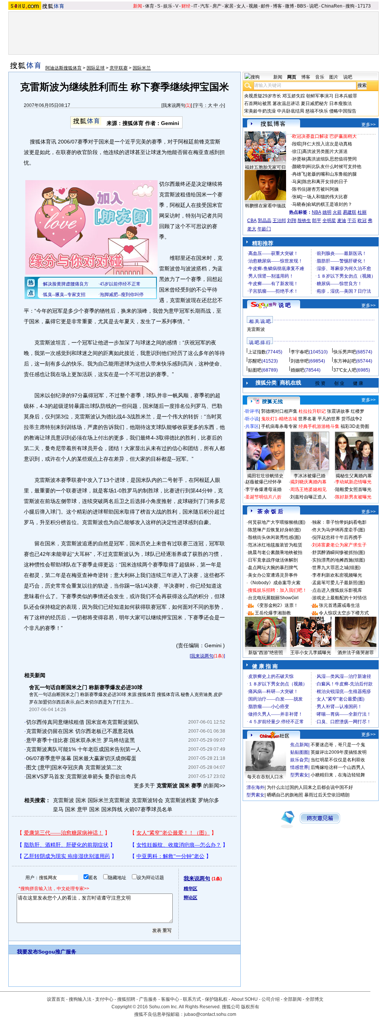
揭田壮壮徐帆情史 (265, 475)
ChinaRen (331, 6)
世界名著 (307, 418)
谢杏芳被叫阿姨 (323, 189)
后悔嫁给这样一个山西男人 (338, 767)
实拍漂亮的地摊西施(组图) (338, 560)
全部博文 (314, 999)
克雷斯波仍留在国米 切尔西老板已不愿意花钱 (79, 731)
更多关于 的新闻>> (179, 785)
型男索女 (299, 775)
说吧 (313, 6)
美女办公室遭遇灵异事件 (273, 575)
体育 (149, 6)
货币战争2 (351, 418)
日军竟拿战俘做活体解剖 (273, 560)
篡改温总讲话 (286, 103)
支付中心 (104, 999)
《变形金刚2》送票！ (276, 605)
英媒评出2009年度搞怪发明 (339, 752)
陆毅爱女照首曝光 (353, 489)
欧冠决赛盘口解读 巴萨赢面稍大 (324, 136)
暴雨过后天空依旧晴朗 (327, 795)
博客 (277, 6)
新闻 (137, 6)
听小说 (252, 418)
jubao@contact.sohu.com (210, 1014)
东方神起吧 (344, 361)
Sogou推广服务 (57, 952)
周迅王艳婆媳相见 (308, 489)
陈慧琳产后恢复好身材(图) (274, 529)
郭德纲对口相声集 (279, 411)
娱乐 (167, 6)
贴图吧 (255, 370)
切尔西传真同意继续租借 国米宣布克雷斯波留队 (82, 722)
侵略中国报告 (342, 111)
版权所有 (250, 1006)
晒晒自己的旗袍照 (285, 795)
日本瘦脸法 (340, 103)
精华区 (190, 888)
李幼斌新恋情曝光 (353, 482)
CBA (252, 220)
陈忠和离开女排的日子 (325, 181)
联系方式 (192, 999)
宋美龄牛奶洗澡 (260, 111)
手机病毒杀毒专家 (279, 426)
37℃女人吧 (344, 370)
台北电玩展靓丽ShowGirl (273, 597)
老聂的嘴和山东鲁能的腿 (332, 174)
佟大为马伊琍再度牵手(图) (338, 529)
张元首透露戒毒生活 (339, 605)
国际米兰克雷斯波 (109, 800)
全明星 (329, 220)
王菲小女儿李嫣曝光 (310, 652)
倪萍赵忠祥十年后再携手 (337, 537)
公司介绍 (271, 999)
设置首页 (56, 999)
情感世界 (299, 767)
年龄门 (264, 228)
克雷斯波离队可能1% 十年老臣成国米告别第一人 (83, 749)
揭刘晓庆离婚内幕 (308, 482)
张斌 (296, 196)
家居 (229, 6)
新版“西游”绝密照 (265, 652)
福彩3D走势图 (355, 426)
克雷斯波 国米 (69, 800)
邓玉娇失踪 (293, 96)
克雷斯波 (256, 329)
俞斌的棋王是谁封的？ (329, 204)
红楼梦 (357, 411)
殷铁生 (304, 220)
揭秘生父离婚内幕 (354, 475)
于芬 (351, 220)
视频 (253, 6)
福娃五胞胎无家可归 (265, 167)
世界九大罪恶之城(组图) (336, 567)
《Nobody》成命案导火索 (274, 582)
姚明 (326, 212)
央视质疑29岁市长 (262, 96)
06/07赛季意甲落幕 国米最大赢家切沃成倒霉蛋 (81, 758)
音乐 (319, 77)
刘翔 (291, 220)
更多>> (368, 124)
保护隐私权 (216, 999)
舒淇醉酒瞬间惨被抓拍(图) (338, 552)
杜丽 (362, 212)
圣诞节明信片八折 (263, 497)
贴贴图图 (299, 752)
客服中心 (170, 999)
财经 (185, 6)
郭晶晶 (264, 220)
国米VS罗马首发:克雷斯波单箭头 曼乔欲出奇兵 (81, 776)
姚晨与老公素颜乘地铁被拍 (275, 552)
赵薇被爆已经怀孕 (263, 482)
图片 (333, 77)
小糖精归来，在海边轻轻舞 (338, 775)
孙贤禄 (299, 159)
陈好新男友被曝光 (353, 497)
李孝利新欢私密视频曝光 (337, 575)
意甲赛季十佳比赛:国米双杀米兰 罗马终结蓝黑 (80, 740)
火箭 (337, 212)
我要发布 (27, 952)
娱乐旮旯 (299, 759)
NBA (316, 212)
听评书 (252, 411)
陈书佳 (299, 189)
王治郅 (279, 220)
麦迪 (341, 220)
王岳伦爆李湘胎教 (273, 613)
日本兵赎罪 (345, 96)
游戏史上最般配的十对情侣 (339, 597)
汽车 (204, 6)
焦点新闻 (299, 744)
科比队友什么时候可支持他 (334, 166)
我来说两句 (174, 105)
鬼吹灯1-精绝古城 (279, 418)
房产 (216, 6)
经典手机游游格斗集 (319, 426)
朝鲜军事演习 (319, 96)
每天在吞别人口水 (265, 776)
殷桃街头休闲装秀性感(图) (274, 537)
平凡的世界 (328, 418)
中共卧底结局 (290, 111)
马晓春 (299, 204)
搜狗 (349, 6)
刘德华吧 (300, 361)
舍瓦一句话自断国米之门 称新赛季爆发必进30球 (85, 687)
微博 (289, 6)
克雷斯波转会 (147, 800)
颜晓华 (299, 166)
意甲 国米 (88, 809)
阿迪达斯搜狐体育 (63, 68)
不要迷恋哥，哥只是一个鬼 (338, 744)
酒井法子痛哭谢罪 (355, 652)
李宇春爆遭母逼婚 (263, 489)
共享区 (252, 426)
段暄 (296, 144)
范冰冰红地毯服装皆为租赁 (275, 545)
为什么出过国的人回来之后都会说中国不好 (310, 787)
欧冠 (362, 220)
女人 (241, 6)
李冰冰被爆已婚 (309, 475)
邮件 (265, 6)
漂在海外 (255, 787)
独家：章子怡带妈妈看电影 (339, 522)
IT (195, 6)
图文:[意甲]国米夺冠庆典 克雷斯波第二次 (74, 767)
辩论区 (190, 897)
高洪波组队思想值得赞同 (332, 159)
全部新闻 (292, 999)
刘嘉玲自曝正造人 (308, 497)
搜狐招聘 (126, 999)
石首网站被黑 (257, 103)
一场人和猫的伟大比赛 (325, 196)
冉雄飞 (299, 174)
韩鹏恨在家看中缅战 (265, 205)
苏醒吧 (255, 361)
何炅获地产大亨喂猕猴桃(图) (276, 522)
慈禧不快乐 (316, 111)
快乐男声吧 (344, 352)
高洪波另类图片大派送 (325, 151)
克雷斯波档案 (181, 800)
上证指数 (257, 352)
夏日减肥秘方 (314, 103)
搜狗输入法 (80, 999)
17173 (364, 6)
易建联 (349, 212)
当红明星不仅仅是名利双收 (338, 759)
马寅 (296, 181)
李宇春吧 (300, 352)
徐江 (296, 151)
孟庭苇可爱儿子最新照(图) (338, 582)
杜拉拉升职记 (312, 411)
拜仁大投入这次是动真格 (327, 144)
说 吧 (285, 305)
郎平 (316, 220)
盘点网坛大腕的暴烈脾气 (273, 567)
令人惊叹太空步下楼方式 (344, 613)
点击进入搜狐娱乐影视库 (337, 590)
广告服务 (148, 999)
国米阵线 (111, 809)
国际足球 (96, 68)
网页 (291, 77)
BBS (301, 6)
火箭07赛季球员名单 (148, 809)
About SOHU (244, 999)
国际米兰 (142, 68)
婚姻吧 (297, 370)
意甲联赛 (119, 68)
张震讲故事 (338, 411)
